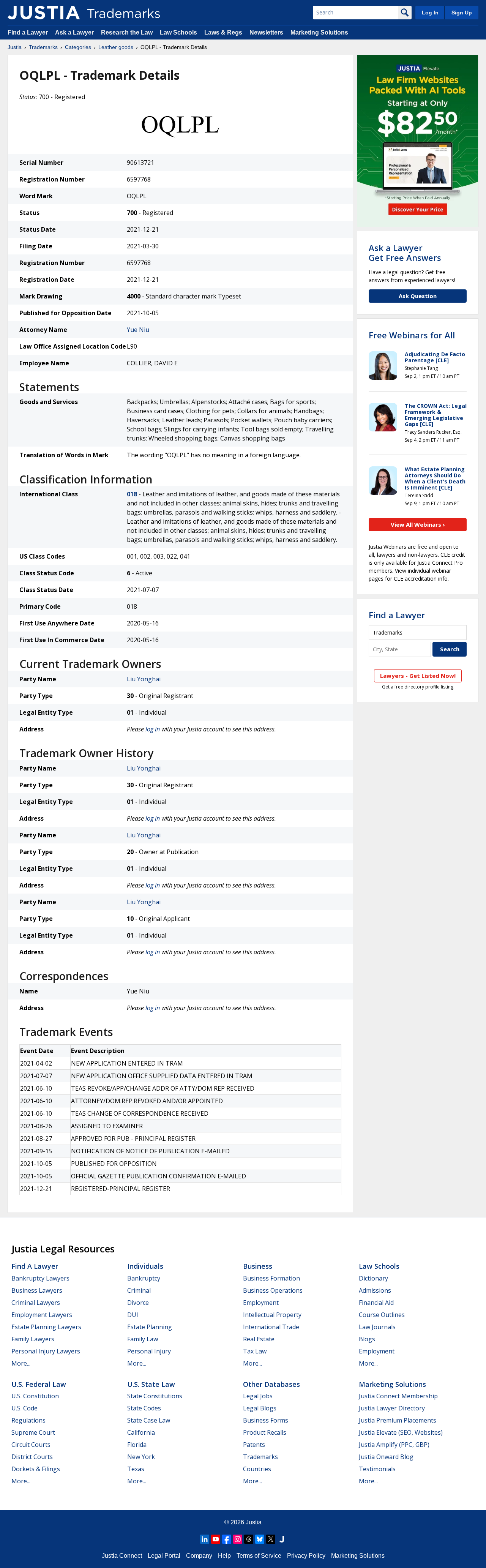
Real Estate (259, 1339)
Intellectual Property (272, 1315)
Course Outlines (382, 1315)
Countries (257, 1469)
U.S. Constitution (35, 1396)
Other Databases (271, 1384)
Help (224, 1555)
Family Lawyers (32, 1339)
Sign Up (461, 12)
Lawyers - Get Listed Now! (418, 675)
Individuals (145, 1266)
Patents (254, 1444)
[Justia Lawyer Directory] (281, 1539)
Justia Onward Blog (386, 1457)
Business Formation (271, 1278)
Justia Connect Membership (398, 1396)
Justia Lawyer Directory (392, 1408)
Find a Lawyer (28, 32)
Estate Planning (149, 1327)
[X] (270, 1539)
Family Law (142, 1339)
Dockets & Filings (35, 1469)
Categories (78, 47)
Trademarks (43, 47)
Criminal (139, 1290)
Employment (261, 1302)
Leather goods (115, 47)
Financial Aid (376, 1302)
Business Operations (273, 1290)
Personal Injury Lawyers (45, 1351)
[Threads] (248, 1539)
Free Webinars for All (412, 335)
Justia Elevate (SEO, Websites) (401, 1432)
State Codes (144, 1408)
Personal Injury (149, 1351)
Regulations (28, 1420)
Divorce (138, 1302)
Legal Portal (164, 1555)
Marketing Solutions (319, 32)
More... (20, 1363)
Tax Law (255, 1351)
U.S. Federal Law (38, 1384)
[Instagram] (237, 1539)
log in (152, 729)
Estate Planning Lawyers (46, 1327)
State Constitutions (154, 1396)
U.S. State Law (151, 1384)
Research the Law (127, 32)
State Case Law (148, 1420)
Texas (135, 1469)
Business (257, 1266)
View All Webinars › (418, 524)
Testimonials (377, 1469)
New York (141, 1457)
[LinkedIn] (204, 1539)
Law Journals (377, 1327)
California (141, 1432)
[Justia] (44, 12)
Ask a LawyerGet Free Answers (405, 252)
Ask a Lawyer (74, 32)
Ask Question (418, 296)
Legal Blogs (259, 1408)
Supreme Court (33, 1432)
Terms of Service (259, 1555)
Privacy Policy (306, 1555)
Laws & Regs (223, 32)
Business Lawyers (36, 1290)
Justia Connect (122, 1555)
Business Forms (265, 1420)
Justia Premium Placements (397, 1420)
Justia (15, 47)
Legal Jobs (258, 1396)
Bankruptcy (143, 1278)
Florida (137, 1444)
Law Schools (178, 32)
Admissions (375, 1290)
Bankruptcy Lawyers (40, 1278)
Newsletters (266, 32)
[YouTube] (215, 1539)
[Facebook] (226, 1539)
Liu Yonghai (144, 679)
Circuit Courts (30, 1444)
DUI (132, 1315)
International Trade (271, 1327)
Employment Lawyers (41, 1315)
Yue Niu (138, 329)
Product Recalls (264, 1432)
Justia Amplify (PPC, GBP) (394, 1444)
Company (199, 1555)
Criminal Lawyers (35, 1302)
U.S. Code (24, 1408)
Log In (430, 12)
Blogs (367, 1339)
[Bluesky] (259, 1539)
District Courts (32, 1457)
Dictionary (373, 1278)
